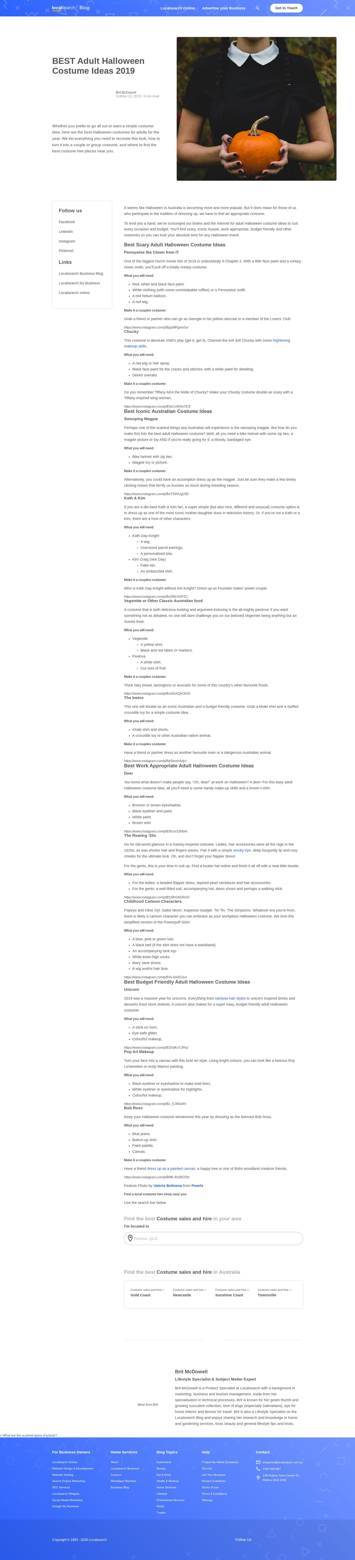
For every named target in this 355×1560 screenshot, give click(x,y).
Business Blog (120, 1487)
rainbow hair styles (230, 998)
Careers (116, 1474)
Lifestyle (162, 1493)
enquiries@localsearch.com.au (279, 1462)
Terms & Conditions (214, 1493)
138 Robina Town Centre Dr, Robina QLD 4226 (278, 1477)
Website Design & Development (72, 1468)
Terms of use (210, 1487)
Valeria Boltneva (168, 1186)
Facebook (67, 222)
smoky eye (242, 850)
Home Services (166, 1487)
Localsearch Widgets (65, 1493)
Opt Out (207, 1468)
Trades (161, 1512)
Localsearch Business (125, 1468)
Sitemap (207, 1499)
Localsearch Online (178, 8)
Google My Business (65, 1506)
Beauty (161, 1468)
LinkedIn (66, 232)
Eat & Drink (164, 1474)
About (114, 1462)
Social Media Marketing (67, 1499)
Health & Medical (168, 1481)
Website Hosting (62, 1474)
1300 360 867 (268, 1468)
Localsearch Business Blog (81, 273)
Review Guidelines (214, 1481)
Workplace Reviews (123, 1481)
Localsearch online (74, 293)
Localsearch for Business (79, 283)
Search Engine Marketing (68, 1481)
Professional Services (170, 1499)
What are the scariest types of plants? (30, 1435)
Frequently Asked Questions (220, 1462)
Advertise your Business (224, 8)
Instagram (67, 241)
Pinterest (66, 251)
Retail (160, 1506)
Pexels (197, 1186)
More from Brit (148, 1404)
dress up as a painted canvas (171, 1169)
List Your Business (214, 1474)
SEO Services (61, 1487)
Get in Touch (286, 8)
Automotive (164, 1462)
